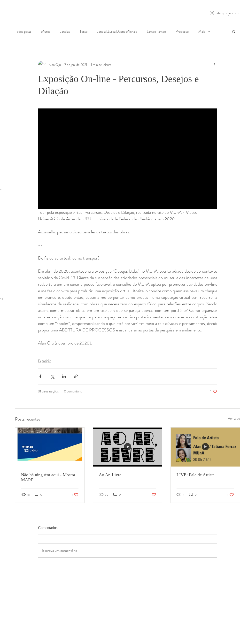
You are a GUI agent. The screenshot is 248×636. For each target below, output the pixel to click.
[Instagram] (212, 13)
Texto (83, 31)
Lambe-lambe (156, 31)
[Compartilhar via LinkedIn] (64, 376)
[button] (234, 31)
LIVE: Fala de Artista (196, 474)
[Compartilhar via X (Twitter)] (52, 376)
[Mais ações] (214, 65)
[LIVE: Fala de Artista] (205, 447)
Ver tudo (234, 418)
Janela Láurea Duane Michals (117, 31)
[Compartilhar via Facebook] (40, 376)
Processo (182, 31)
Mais (201, 31)
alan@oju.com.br (230, 13)
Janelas (65, 31)
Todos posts (23, 31)
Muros (45, 31)
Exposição (44, 360)
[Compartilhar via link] (76, 376)
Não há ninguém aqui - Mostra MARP (48, 477)
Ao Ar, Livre (110, 474)
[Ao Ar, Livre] (127, 447)
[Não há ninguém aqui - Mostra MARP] (49, 447)
